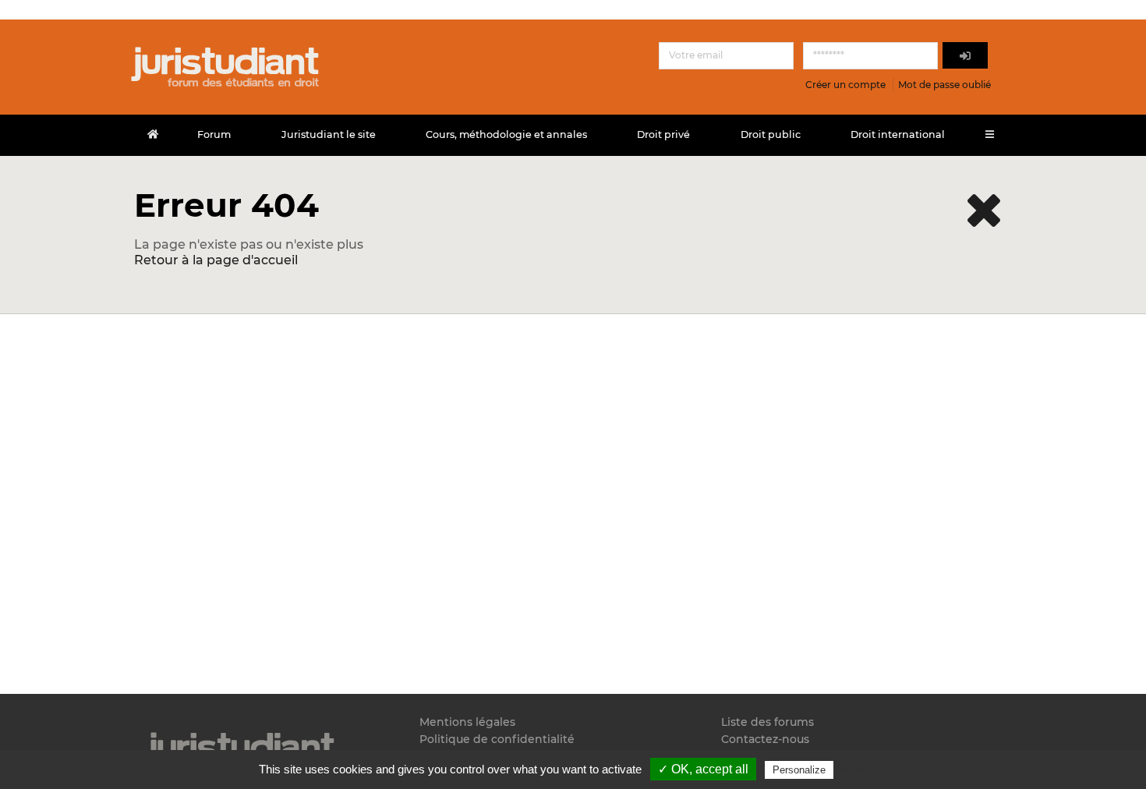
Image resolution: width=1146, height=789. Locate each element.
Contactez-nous (765, 739)
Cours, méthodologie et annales (506, 134)
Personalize (799, 770)
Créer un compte (845, 84)
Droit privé (663, 134)
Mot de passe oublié (944, 84)
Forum (214, 134)
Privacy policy (870, 769)
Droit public (771, 134)
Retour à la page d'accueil (216, 260)
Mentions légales (467, 722)
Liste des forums (767, 722)
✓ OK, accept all (703, 769)
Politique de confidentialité (497, 739)
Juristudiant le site (328, 134)
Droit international (898, 134)
